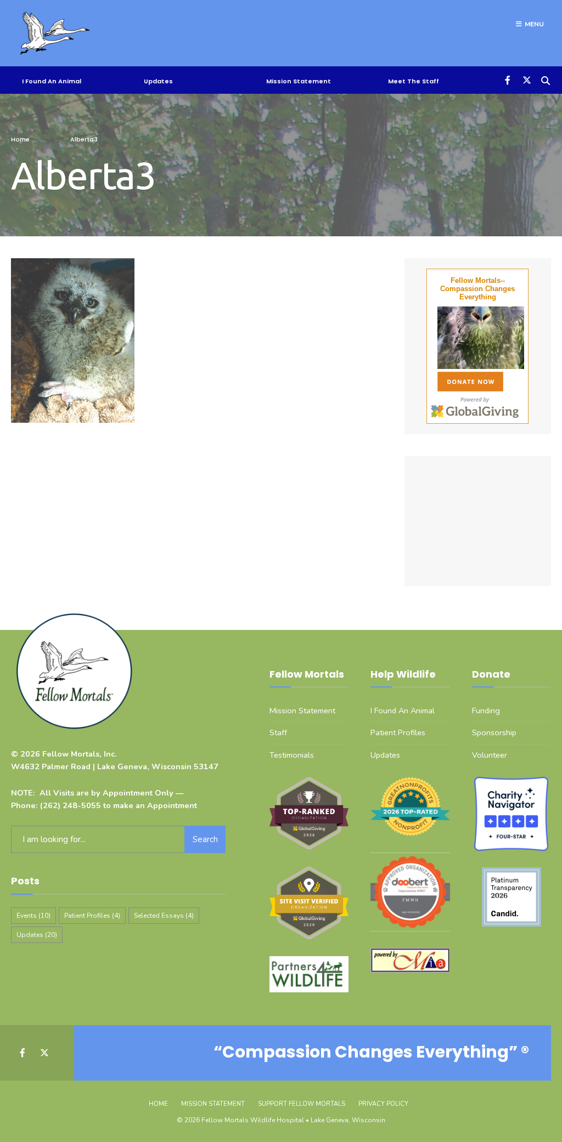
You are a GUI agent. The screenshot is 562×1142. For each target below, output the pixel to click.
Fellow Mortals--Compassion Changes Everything (477, 288)
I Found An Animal (51, 81)
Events (33, 915)
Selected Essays (164, 915)
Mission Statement (298, 81)
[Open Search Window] (544, 79)
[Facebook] (505, 79)
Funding (486, 710)
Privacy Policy (383, 1104)
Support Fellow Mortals (301, 1104)
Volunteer (489, 754)
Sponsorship (494, 732)
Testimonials (291, 754)
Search (205, 839)
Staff (278, 732)
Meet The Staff (413, 81)
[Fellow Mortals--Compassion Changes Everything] (477, 337)
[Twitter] (525, 79)
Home (20, 139)
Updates (158, 81)
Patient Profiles (92, 915)
